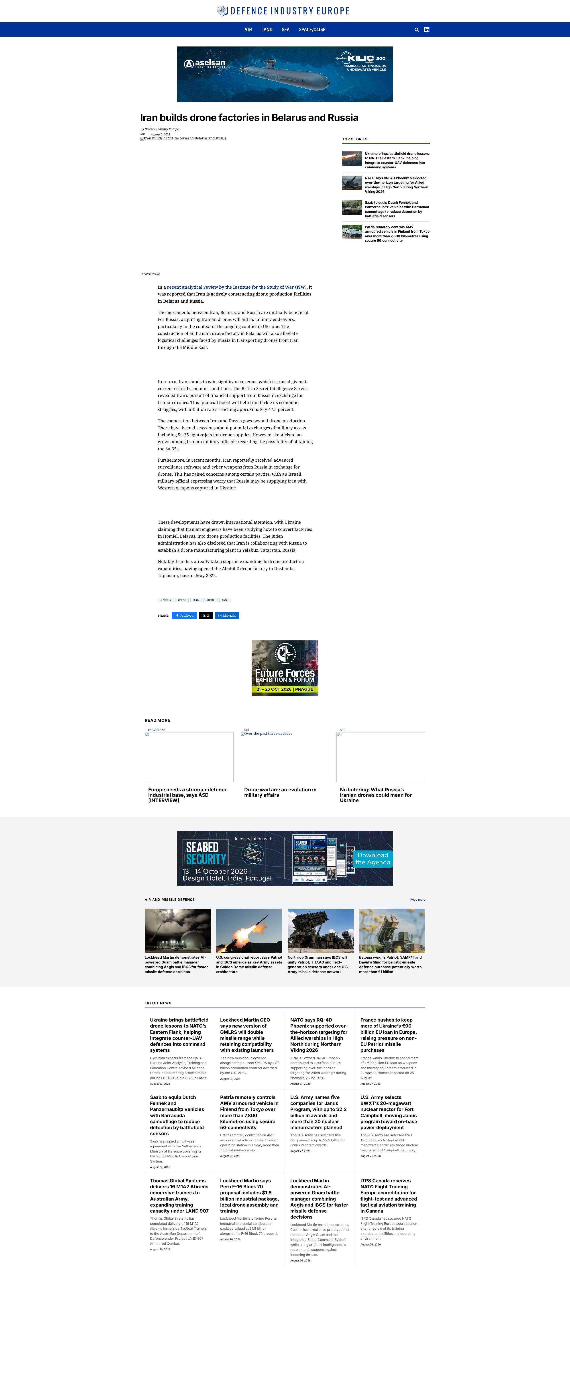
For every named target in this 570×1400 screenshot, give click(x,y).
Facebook (186, 616)
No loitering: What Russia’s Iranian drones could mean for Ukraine (376, 795)
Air (248, 29)
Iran (196, 600)
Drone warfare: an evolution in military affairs (280, 792)
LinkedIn (229, 616)
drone (182, 600)
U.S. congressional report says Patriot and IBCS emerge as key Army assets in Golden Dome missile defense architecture (249, 964)
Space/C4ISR (312, 29)
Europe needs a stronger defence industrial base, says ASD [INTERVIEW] (188, 795)
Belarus (166, 600)
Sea (286, 29)
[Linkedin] (427, 29)
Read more (417, 899)
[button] (417, 30)
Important (157, 730)
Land (267, 29)
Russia (210, 600)
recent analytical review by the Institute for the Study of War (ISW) (237, 287)
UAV (225, 600)
